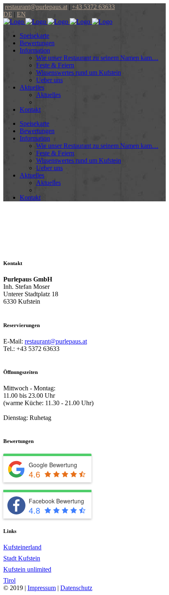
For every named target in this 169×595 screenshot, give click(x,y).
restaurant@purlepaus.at (36, 6)
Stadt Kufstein (21, 558)
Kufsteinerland (22, 547)
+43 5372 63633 (93, 6)
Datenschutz (76, 587)
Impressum (41, 587)
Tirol (9, 580)
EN (21, 14)
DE (7, 14)
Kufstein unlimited (27, 569)
